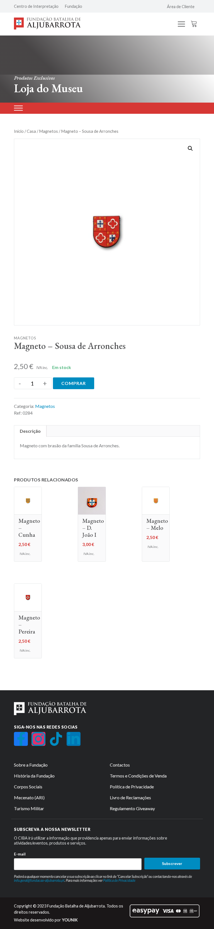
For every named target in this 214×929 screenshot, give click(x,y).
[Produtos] (18, 108)
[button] (190, 148)
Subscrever (172, 863)
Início (19, 131)
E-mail (20, 854)
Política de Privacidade (119, 880)
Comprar (73, 383)
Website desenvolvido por (46, 920)
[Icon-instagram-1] (38, 739)
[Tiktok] (56, 739)
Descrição (30, 431)
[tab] (30, 431)
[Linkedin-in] (74, 739)
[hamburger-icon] (181, 24)
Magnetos (48, 131)
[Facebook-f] (21, 739)
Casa (31, 131)
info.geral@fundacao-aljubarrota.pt (39, 880)
